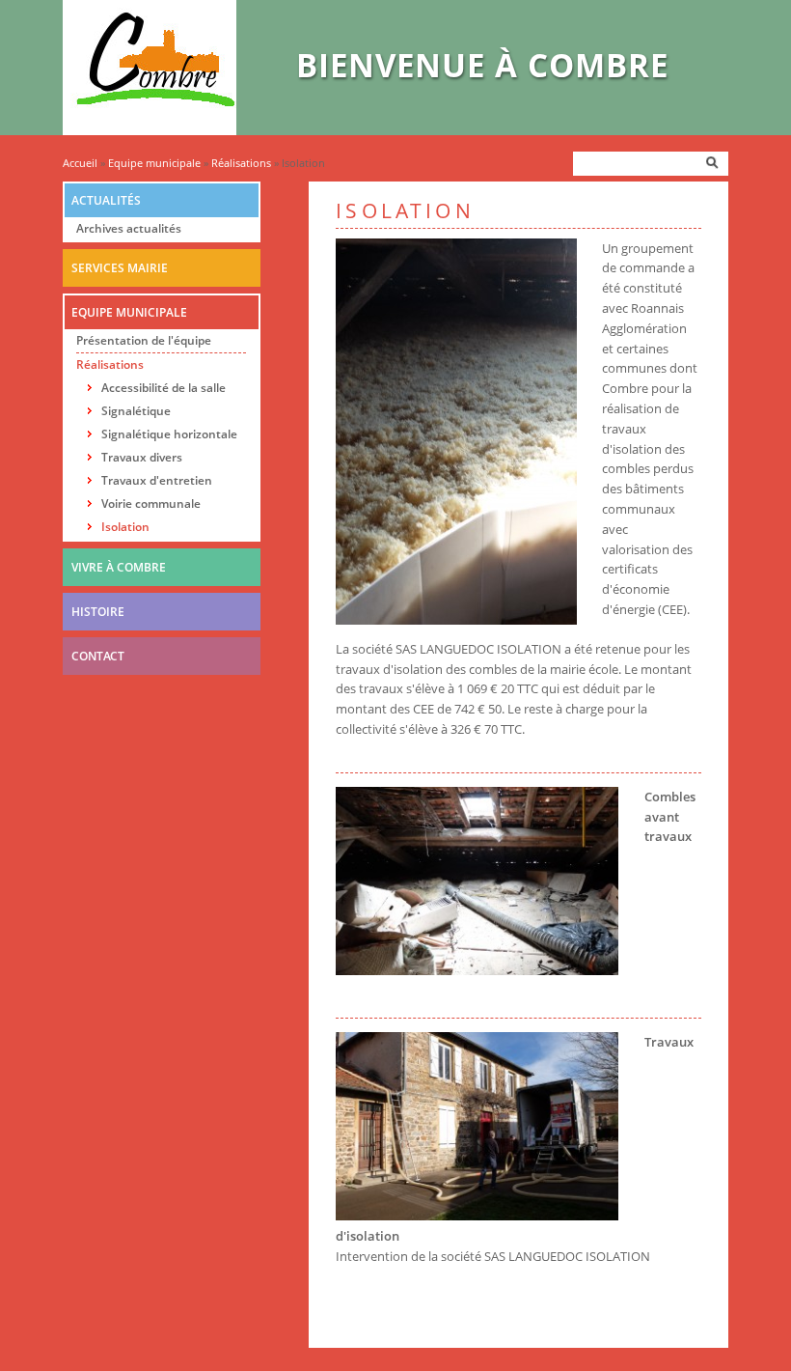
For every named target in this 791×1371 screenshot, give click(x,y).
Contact (97, 656)
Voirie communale (151, 503)
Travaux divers (141, 457)
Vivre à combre (118, 567)
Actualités (106, 200)
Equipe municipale (154, 162)
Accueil (80, 162)
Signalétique (136, 411)
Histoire (97, 611)
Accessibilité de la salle (163, 387)
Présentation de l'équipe (143, 340)
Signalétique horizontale (169, 434)
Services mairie (119, 268)
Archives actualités (128, 228)
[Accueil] (149, 130)
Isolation (125, 526)
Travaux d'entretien (156, 480)
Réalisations (241, 162)
